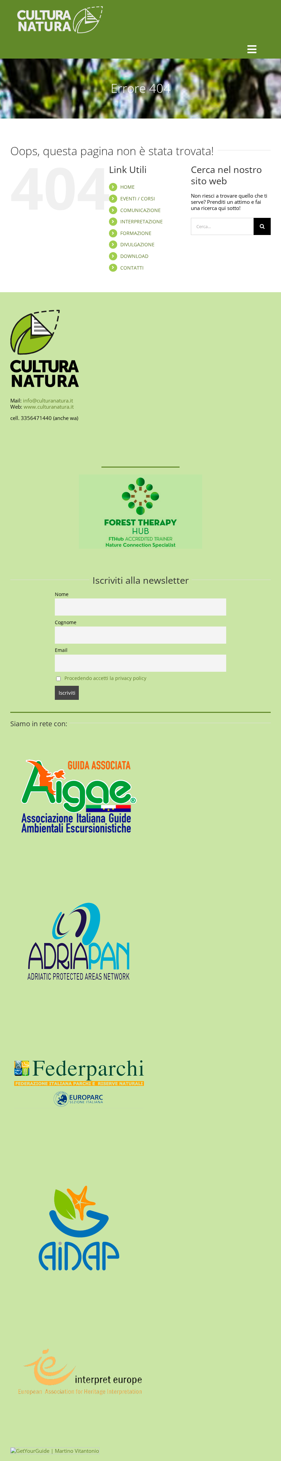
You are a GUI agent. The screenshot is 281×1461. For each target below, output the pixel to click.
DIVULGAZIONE (137, 244)
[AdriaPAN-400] (78, 874)
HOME (127, 187)
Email (61, 650)
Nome (62, 594)
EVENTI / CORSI (137, 198)
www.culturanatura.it (49, 406)
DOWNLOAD (134, 256)
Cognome (65, 622)
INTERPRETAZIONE (141, 221)
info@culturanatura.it (48, 400)
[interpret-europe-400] (78, 1305)
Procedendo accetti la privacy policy (105, 678)
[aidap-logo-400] (78, 1162)
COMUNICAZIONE (140, 210)
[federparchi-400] (78, 1018)
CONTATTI (132, 267)
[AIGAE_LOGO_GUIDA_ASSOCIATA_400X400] (78, 730)
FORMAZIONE (135, 233)
